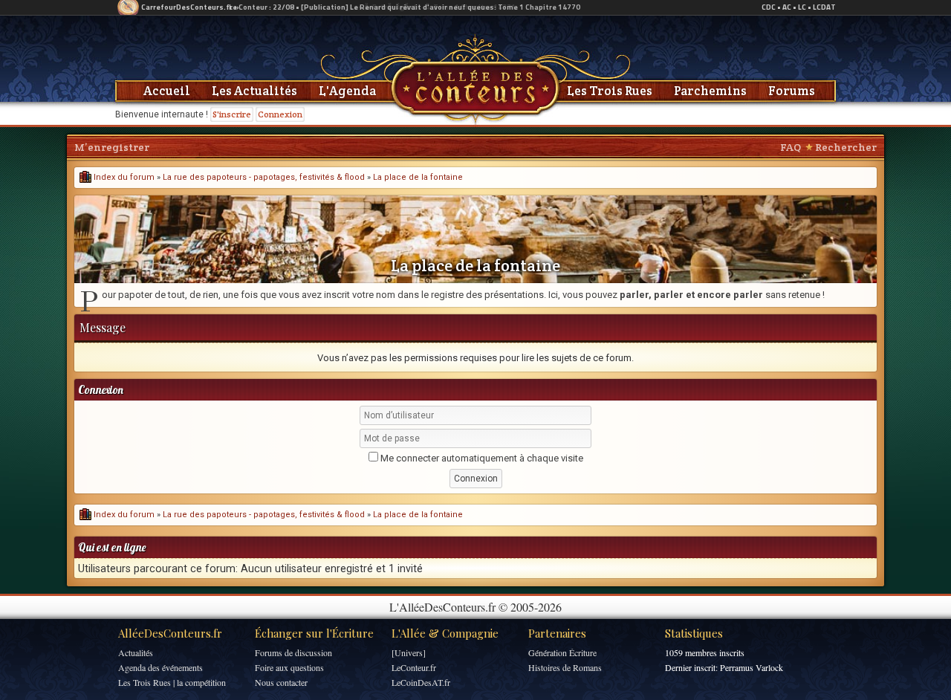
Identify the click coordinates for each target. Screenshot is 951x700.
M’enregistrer (111, 147)
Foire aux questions (289, 667)
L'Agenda (347, 90)
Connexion (280, 114)
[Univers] (409, 652)
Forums (791, 90)
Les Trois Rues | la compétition (172, 682)
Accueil (166, 90)
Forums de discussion (293, 652)
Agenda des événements (160, 667)
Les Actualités (254, 90)
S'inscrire (231, 114)
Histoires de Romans (565, 667)
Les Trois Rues (609, 90)
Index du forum (123, 177)
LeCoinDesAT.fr (421, 682)
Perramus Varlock (751, 667)
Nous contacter (281, 682)
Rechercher (846, 147)
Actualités (135, 652)
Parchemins (710, 90)
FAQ (790, 147)
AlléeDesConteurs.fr (170, 633)
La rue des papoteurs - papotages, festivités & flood (264, 177)
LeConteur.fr (414, 667)
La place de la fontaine (418, 177)
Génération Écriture (562, 652)
